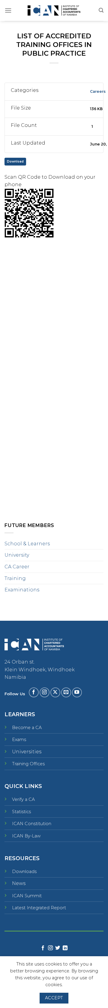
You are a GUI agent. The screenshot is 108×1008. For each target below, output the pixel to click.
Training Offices (28, 763)
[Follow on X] (55, 692)
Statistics (21, 811)
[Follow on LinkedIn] (65, 948)
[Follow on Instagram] (45, 692)
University (16, 555)
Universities (26, 752)
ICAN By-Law (26, 836)
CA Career (16, 567)
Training (15, 578)
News (19, 883)
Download (15, 161)
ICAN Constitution (31, 823)
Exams (19, 739)
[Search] (101, 10)
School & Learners (27, 543)
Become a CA (27, 727)
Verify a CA (23, 799)
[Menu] (8, 10)
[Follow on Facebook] (34, 692)
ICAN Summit (27, 895)
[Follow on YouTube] (77, 692)
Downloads (24, 871)
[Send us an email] (66, 692)
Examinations (21, 590)
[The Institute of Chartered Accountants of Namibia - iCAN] (54, 10)
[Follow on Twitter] (57, 948)
